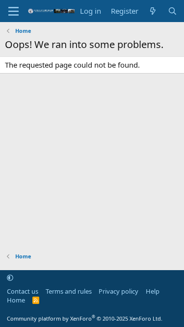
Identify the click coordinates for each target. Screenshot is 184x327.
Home (16, 300)
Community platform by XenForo (84, 318)
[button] (10, 277)
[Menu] (13, 11)
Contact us (22, 291)
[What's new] (152, 11)
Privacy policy (118, 291)
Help (152, 291)
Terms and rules (69, 291)
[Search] (172, 11)
